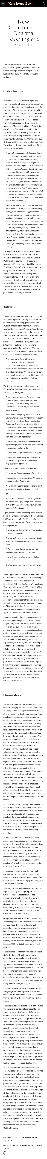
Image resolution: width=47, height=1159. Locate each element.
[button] (3, 3)
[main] (23, 33)
